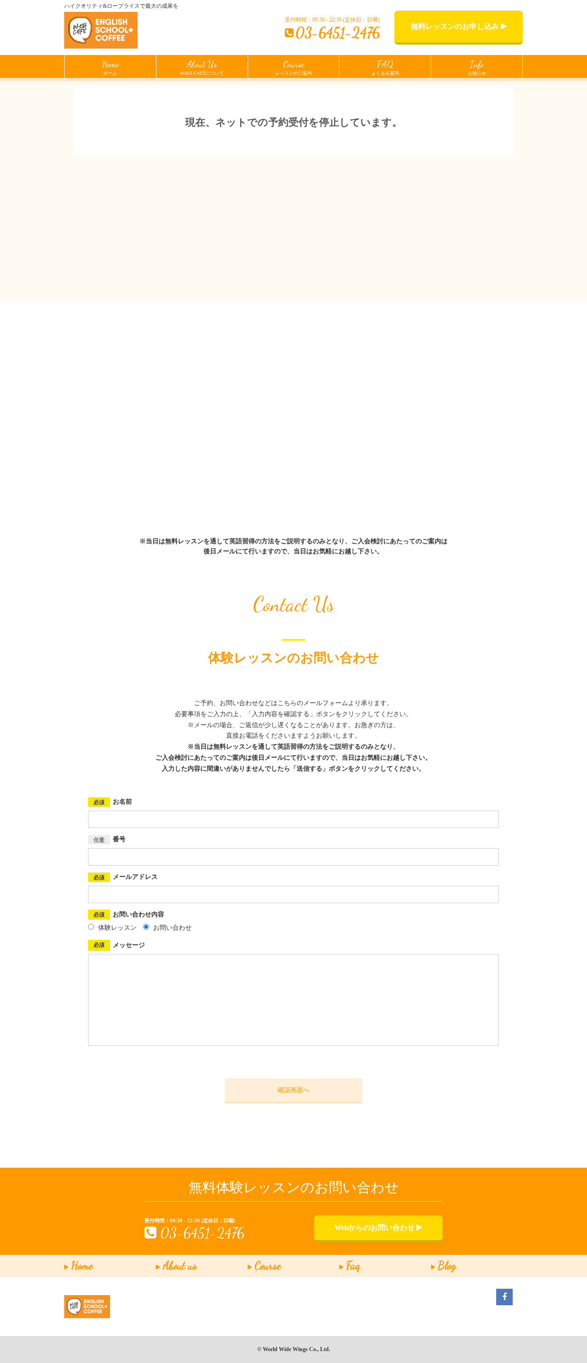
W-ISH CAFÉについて (202, 67)
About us (180, 1265)
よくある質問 (385, 67)
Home (82, 1265)
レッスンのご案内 (293, 67)
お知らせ (477, 67)
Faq (353, 1265)
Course (268, 1265)
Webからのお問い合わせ (375, 1227)
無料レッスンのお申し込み (456, 26)
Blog (447, 1265)
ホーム (110, 67)
